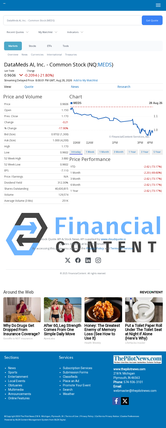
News (24, 54)
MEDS (105, 64)
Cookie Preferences (130, 416)
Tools (66, 45)
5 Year (157, 151)
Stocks (32, 45)
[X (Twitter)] (67, 261)
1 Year (132, 151)
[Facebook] (77, 261)
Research (123, 87)
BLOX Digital (60, 420)
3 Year (144, 151)
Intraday (76, 151)
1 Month (104, 151)
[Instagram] (98, 261)
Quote (29, 87)
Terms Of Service (121, 248)
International (54, 54)
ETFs (49, 45)
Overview (13, 54)
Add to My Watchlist (85, 80)
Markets (13, 45)
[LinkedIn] (88, 261)
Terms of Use (71, 416)
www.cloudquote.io (113, 239)
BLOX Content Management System (32, 420)
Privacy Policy (95, 248)
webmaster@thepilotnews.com (134, 390)
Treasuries (71, 54)
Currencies (37, 54)
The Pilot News (28, 416)
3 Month (118, 151)
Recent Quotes (15, 32)
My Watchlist (45, 32)
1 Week (90, 151)
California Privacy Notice (107, 416)
